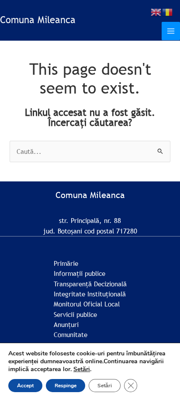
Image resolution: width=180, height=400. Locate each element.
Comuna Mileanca (38, 20)
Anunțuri (66, 324)
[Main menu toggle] (171, 31)
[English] (156, 11)
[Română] (167, 11)
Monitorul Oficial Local (87, 303)
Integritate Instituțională (90, 293)
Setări (81, 369)
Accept (25, 385)
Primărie (66, 263)
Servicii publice (75, 314)
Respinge (65, 385)
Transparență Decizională (90, 283)
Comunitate (70, 334)
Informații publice (79, 273)
